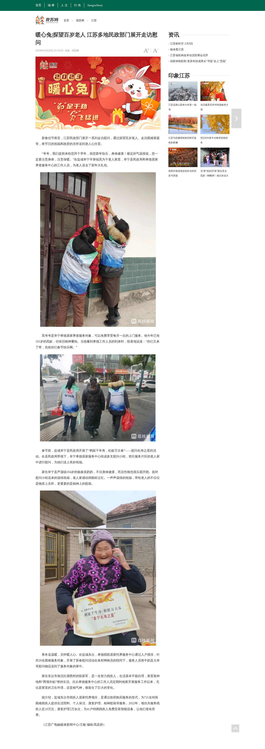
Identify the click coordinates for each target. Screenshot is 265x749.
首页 (38, 5)
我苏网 (80, 20)
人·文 (64, 5)
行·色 (77, 5)
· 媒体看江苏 (176, 49)
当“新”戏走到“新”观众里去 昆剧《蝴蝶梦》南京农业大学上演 (214, 176)
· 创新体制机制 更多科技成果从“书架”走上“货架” (197, 61)
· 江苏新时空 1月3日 (180, 43)
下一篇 (236, 118)
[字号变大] (146, 50)
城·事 (51, 5)
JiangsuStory (95, 5)
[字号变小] (155, 50)
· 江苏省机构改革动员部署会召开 (188, 55)
